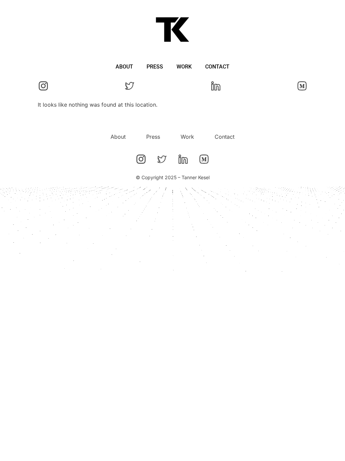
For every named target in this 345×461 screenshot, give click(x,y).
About (124, 66)
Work (184, 66)
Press (155, 66)
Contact (217, 66)
